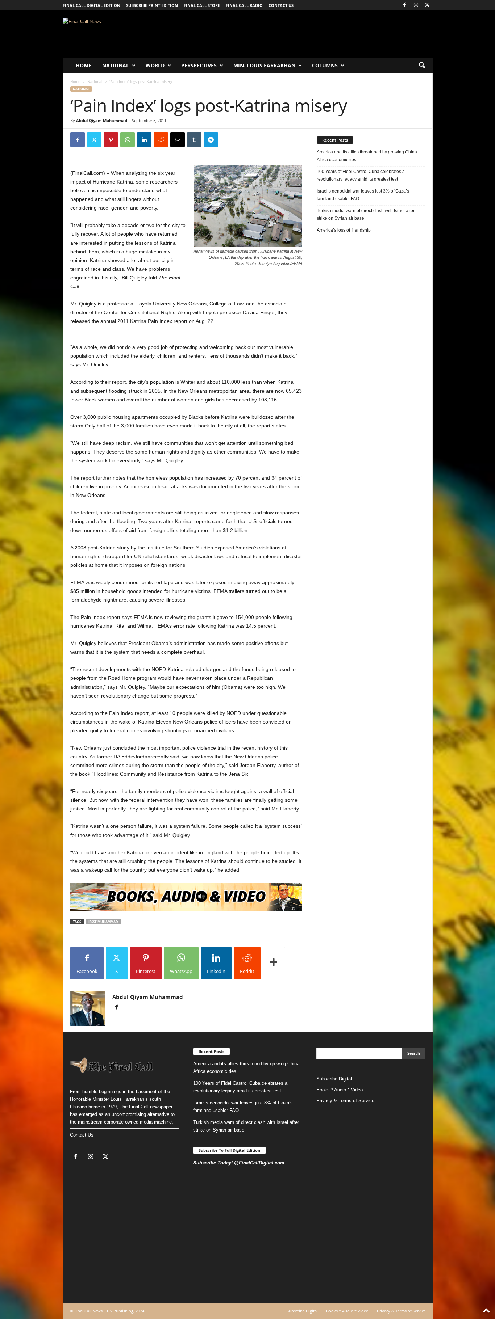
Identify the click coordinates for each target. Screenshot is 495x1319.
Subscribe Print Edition (152, 5)
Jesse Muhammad (103, 921)
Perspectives (199, 65)
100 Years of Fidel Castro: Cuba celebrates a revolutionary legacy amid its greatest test (361, 175)
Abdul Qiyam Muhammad (101, 120)
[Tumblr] (194, 139)
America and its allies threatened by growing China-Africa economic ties (368, 155)
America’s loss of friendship (344, 230)
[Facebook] (404, 5)
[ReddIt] (161, 139)
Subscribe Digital (334, 1079)
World (155, 65)
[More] (274, 963)
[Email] (177, 139)
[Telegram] (211, 139)
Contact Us (81, 1135)
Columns (325, 65)
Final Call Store (202, 5)
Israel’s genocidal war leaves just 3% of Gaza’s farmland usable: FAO (363, 195)
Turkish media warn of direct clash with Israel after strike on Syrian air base (366, 214)
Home (83, 65)
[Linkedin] (144, 139)
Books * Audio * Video (339, 1089)
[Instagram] (416, 5)
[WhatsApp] (127, 139)
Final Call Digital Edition (91, 5)
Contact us (281, 5)
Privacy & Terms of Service (345, 1100)
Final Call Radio (244, 5)
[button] (422, 65)
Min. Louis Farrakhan (264, 65)
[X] (427, 5)
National (115, 65)
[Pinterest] (111, 139)
